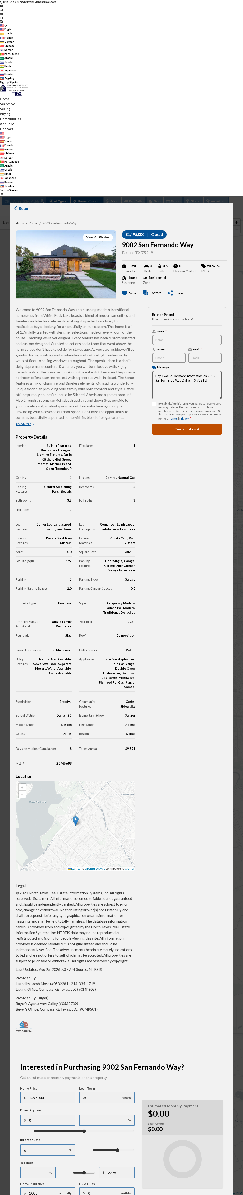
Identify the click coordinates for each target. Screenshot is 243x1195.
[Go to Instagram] (1, 9)
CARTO (129, 868)
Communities (10, 119)
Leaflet (75, 868)
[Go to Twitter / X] (1, 13)
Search (5, 104)
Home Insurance (32, 1184)
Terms (173, 418)
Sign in (13, 82)
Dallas (33, 223)
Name (162, 331)
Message (163, 367)
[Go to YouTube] (1, 17)
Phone (162, 349)
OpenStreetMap (95, 868)
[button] (76, 821)
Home (20, 223)
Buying (5, 114)
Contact (6, 129)
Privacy (184, 418)
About (5, 124)
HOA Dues (87, 1184)
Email (197, 349)
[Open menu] (1, 194)
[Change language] (3, 25)
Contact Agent (187, 429)
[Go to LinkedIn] (1, 21)
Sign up (4, 82)
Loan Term (87, 1088)
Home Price (28, 1088)
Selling (5, 109)
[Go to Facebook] (1, 5)
